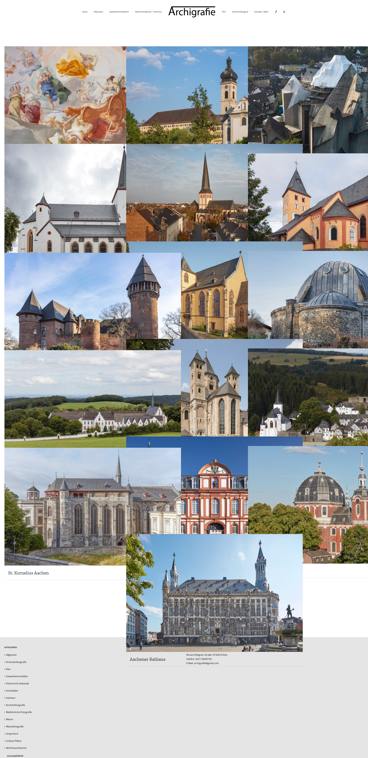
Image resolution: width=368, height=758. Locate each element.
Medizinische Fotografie (19, 712)
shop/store (12, 733)
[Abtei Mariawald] (92, 409)
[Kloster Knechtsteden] (214, 398)
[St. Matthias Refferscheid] (92, 211)
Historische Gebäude (17, 683)
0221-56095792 (203, 659)
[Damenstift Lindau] (92, 105)
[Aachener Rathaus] (214, 593)
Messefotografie (15, 726)
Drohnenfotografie (16, 662)
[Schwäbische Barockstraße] (214, 105)
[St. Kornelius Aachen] (92, 507)
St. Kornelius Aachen (28, 573)
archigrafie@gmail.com (206, 663)
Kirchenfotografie (15, 705)
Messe (9, 719)
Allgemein (11, 654)
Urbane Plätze (13, 740)
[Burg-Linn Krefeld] (92, 311)
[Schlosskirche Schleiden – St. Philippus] (214, 300)
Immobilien (12, 690)
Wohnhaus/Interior (16, 748)
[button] (271, 12)
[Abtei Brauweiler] (214, 495)
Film (8, 669)
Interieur (11, 697)
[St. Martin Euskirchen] (214, 203)
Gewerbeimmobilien (17, 676)
